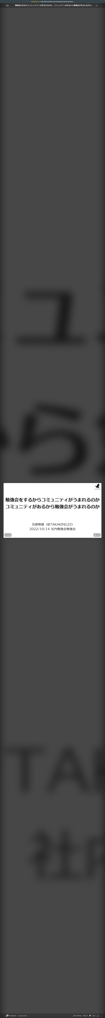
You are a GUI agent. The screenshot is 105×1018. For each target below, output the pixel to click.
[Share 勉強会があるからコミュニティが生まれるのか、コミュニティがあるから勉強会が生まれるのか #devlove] (90, 1016)
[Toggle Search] (96, 5)
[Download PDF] (98, 1015)
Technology (79, 1015)
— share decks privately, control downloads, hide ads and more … (52, 1)
